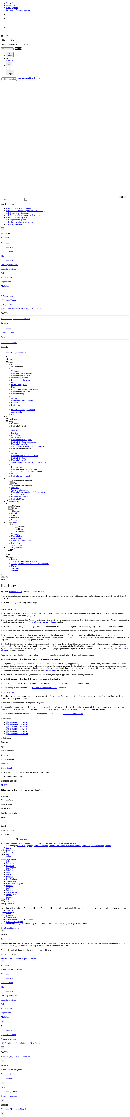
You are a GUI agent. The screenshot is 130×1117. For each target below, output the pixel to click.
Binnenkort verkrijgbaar (20, 380)
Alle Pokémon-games (14, 224)
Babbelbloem (16, 467)
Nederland (10, 901)
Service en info (51, 670)
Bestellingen (11, 5)
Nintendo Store (7, 252)
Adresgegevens (12, 8)
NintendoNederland (9, 343)
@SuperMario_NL (8, 304)
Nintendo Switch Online (73, 714)
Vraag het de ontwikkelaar (21, 541)
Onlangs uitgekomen (19, 378)
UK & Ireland (11, 892)
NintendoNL (6, 328)
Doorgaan (12, 912)
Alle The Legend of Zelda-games (19, 222)
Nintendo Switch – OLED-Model (24, 455)
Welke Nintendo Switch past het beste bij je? (29, 462)
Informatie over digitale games (23, 410)
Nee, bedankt (6, 928)
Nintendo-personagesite (20, 391)
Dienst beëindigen (41, 846)
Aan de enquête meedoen (25, 958)
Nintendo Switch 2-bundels (22, 444)
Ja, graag (15, 928)
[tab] (65, 839)
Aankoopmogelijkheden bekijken (30, 78)
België (8, 848)
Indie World (16, 538)
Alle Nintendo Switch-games (17, 213)
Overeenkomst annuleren (59, 846)
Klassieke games (18, 494)
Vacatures (15, 568)
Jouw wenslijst (17, 412)
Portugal (9, 883)
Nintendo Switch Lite (19, 460)
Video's (14, 520)
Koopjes (14, 403)
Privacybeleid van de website (64, 843)
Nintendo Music (17, 499)
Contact (108, 846)
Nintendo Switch (8, 247)
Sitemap (14, 570)
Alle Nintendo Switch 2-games (18, 208)
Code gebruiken (17, 414)
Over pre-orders (7, 692)
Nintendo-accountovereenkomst (42, 622)
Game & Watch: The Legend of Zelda (26, 471)
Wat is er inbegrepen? (19, 490)
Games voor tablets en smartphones (25, 389)
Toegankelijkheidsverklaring (93, 846)
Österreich (10, 904)
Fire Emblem (6, 256)
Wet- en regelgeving (25, 846)
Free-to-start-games (19, 384)
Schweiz (9, 910)
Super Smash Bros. (8, 269)
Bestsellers (15, 405)
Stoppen (4, 912)
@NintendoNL (7, 296)
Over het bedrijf (37, 843)
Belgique (9, 865)
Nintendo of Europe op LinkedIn (14, 352)
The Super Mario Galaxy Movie (24, 561)
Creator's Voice (17, 543)
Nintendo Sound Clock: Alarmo (24, 469)
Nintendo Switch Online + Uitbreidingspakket (29, 492)
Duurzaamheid (75, 846)
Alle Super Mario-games (16, 220)
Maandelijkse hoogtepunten (22, 400)
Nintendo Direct (17, 536)
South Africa (11, 881)
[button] (67, 359)
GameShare (16, 437)
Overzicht (10, 3)
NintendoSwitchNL (9, 333)
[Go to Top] (65, 575)
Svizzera (9, 915)
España (9, 854)
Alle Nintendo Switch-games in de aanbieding (24, 215)
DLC (13, 387)
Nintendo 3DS (7, 260)
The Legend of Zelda (9, 264)
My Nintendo (16, 566)
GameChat (15, 435)
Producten (15, 518)
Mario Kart (5, 286)
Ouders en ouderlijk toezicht (12, 843)
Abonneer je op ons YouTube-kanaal (15, 319)
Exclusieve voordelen (19, 497)
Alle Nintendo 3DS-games (16, 217)
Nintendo (5, 243)
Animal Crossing (8, 277)
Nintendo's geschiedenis (20, 476)
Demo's (14, 382)
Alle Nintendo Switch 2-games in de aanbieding (25, 211)
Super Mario (6, 282)
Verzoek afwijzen (8, 958)
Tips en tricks (16, 545)
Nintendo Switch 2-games (21, 373)
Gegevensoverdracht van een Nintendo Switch (29, 446)
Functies (14, 433)
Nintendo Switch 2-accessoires (23, 442)
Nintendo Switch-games (20, 375)
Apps (13, 515)
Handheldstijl (6, 768)
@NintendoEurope (8, 300)
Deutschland (11, 852)
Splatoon (4, 273)
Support (27, 843)
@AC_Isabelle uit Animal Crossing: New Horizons (21, 309)
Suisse (8, 888)
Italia (8, 861)
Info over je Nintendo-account (18, 10)
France (9, 857)
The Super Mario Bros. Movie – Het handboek (30, 564)
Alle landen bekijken (14, 883)
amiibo (14, 474)
